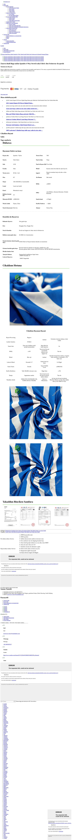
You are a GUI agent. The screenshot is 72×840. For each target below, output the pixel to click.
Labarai (5, 39)
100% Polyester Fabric (14, 8)
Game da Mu (6, 34)
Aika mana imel (4, 94)
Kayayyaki (5, 5)
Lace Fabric (11, 14)
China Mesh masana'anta (11, 28)
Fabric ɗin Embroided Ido (14, 25)
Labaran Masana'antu (11, 42)
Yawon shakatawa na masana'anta (13, 35)
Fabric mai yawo (12, 29)
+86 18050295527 (7, 644)
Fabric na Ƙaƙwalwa (10, 13)
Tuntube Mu (6, 43)
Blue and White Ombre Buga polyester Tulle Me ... (20, 114)
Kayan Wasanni (9, 6)
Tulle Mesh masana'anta (14, 20)
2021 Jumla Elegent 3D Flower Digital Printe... (19, 103)
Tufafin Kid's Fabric (10, 21)
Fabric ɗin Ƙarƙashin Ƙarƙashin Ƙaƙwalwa (18, 27)
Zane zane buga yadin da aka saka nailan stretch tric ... (22, 108)
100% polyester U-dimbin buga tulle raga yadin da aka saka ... (24, 130)
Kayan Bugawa (12, 30)
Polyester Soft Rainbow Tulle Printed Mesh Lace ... (20, 125)
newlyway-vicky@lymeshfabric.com (15, 594)
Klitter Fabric (12, 18)
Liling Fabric (12, 11)
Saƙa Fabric (11, 9)
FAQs (7, 38)
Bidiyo (7, 37)
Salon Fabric (12, 19)
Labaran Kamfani (10, 40)
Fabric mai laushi (13, 33)
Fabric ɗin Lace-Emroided (12, 23)
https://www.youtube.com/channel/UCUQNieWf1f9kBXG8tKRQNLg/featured (21, 655)
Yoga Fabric (11, 10)
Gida (4, 4)
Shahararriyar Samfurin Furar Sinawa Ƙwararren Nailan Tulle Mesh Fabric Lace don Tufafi (25, 530)
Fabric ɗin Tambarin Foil (14, 32)
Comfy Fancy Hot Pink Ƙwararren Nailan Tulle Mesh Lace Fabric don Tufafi (22, 532)
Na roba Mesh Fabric (13, 15)
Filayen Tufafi (12, 24)
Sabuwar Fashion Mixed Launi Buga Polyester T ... (21, 119)
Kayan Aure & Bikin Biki (12, 16)
